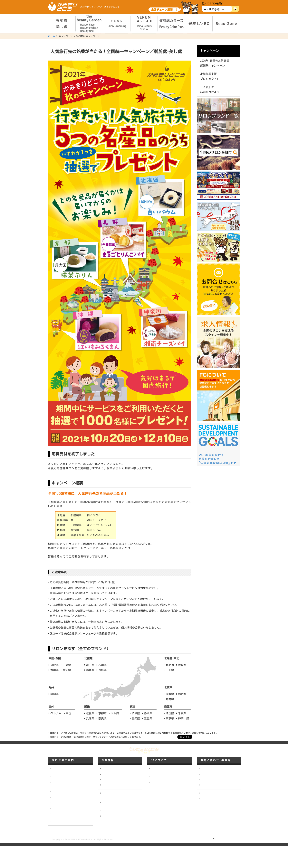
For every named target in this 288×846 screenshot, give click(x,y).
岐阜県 (136, 713)
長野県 (102, 670)
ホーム (51, 36)
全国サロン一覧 (60, 821)
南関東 (168, 706)
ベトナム (55, 713)
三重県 (148, 718)
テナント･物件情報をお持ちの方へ (218, 785)
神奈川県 (183, 718)
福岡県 (54, 694)
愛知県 (136, 718)
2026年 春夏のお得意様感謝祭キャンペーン (214, 63)
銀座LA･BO (57, 808)
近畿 (87, 706)
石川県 (102, 665)
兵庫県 (90, 718)
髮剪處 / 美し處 (61, 777)
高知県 (67, 670)
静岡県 (148, 713)
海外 (51, 706)
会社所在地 (107, 780)
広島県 (67, 665)
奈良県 (102, 718)
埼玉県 (170, 713)
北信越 (88, 658)
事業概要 (106, 810)
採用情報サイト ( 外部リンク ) (217, 780)
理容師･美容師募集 (210, 774)
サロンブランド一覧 (62, 769)
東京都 (170, 718)
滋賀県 (90, 713)
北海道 (170, 665)
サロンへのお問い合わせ (213, 769)
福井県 (90, 670)
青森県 (182, 665)
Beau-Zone (57, 813)
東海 (132, 706)
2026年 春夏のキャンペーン (66, 829)
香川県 (54, 670)
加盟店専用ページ (160, 777)
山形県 (170, 670)
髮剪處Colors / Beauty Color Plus (71, 803)
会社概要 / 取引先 (111, 774)
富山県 (90, 665)
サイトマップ (207, 798)
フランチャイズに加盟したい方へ (168, 769)
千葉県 (182, 713)
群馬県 (170, 699)
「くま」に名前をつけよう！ (211, 90)
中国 (68, 713)
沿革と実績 (107, 785)
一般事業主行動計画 (112, 803)
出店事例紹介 (108, 816)
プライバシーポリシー (212, 793)
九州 (51, 687)
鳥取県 (54, 665)
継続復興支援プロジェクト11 (209, 76)
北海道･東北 (171, 658)
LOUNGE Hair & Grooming (65, 792)
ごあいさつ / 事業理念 (113, 769)
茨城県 (170, 694)
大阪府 (115, 713)
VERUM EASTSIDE (60, 797)
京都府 (102, 713)
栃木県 (182, 694)
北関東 (168, 687)
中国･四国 (55, 658)
